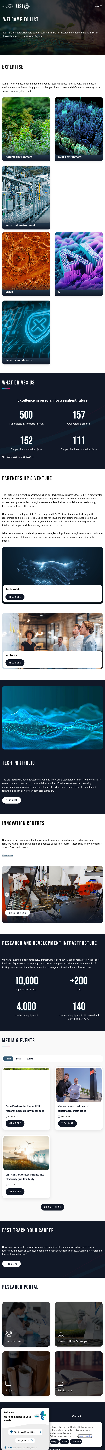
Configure (76, 1441)
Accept (54, 1441)
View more (12, 800)
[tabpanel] (52, 1138)
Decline (64, 1441)
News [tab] (8, 1058)
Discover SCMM (17, 912)
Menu (97, 6)
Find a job (11, 1263)
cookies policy (85, 1436)
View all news (52, 1207)
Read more (15, 597)
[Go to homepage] (16, 6)
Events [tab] (30, 1058)
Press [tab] (18, 1058)
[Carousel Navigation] (52, 894)
